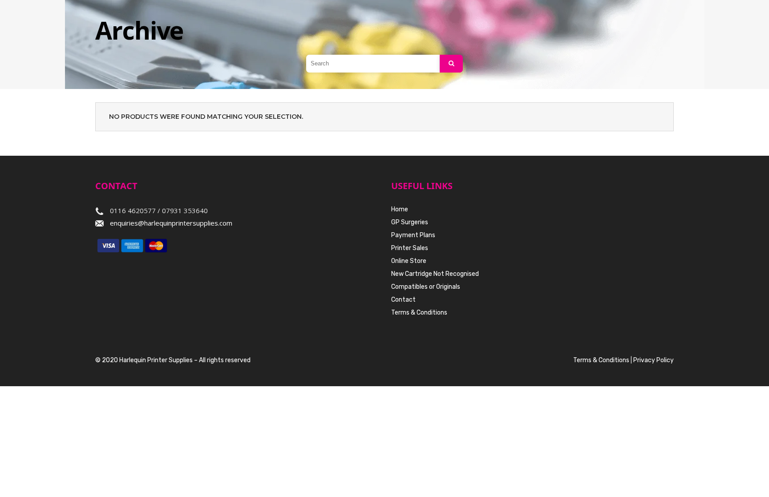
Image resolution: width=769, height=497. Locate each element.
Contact (403, 299)
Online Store (408, 261)
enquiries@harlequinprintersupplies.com (171, 222)
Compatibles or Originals (425, 287)
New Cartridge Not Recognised (435, 274)
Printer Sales (409, 248)
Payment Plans (413, 235)
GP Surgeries (409, 222)
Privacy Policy (653, 360)
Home (399, 209)
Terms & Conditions (419, 312)
